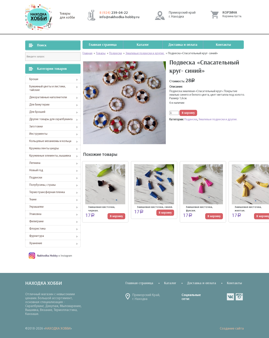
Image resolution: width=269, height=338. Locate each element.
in (239, 296)
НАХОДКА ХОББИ (57, 328)
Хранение (35, 243)
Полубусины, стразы (42, 185)
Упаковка (35, 214)
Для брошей (37, 112)
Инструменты (38, 134)
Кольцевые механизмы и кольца (50, 141)
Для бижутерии (39, 104)
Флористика (37, 228)
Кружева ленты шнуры (44, 148)
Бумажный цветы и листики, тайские (47, 88)
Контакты (223, 44)
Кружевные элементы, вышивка (50, 155)
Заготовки (36, 126)
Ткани (32, 199)
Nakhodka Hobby (47, 255)
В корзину (188, 113)
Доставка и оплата (182, 44)
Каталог (143, 44)
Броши (33, 79)
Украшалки (36, 206)
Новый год (36, 170)
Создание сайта (232, 328)
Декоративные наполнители (48, 97)
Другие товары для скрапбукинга (50, 119)
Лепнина (34, 163)
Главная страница (103, 44)
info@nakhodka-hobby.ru (119, 17)
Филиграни (36, 221)
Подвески (35, 177)
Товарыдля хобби (67, 15)
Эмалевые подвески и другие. (217, 119)
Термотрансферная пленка (47, 192)
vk (230, 296)
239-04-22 (113, 13)
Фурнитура (36, 236)
